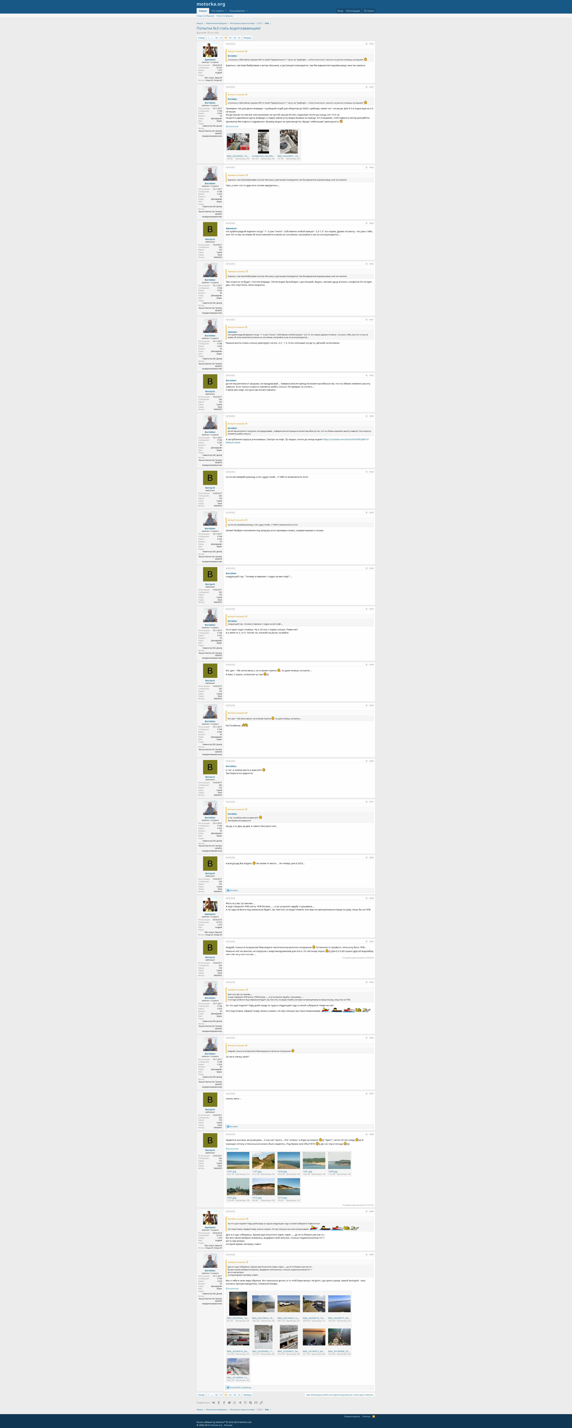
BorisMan (232, 56)
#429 (371, 223)
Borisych (210, 239)
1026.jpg (282, 1171)
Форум (203, 10)
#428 (371, 167)
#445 (371, 982)
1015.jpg (282, 1197)
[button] (225, 11)
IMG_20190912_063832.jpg (317, 1351)
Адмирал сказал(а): (236, 175)
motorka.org (216, 1425)
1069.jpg (332, 1171)
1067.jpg (231, 1197)
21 (239, 37)
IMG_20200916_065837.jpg (241, 1351)
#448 (371, 1134)
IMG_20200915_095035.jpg (342, 1318)
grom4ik (202, 32)
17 (221, 37)
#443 (371, 898)
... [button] (212, 37)
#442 (371, 857)
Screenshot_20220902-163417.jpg (270, 155)
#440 (371, 761)
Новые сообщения (205, 15)
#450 (371, 1254)
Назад (202, 37)
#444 (371, 941)
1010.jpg (256, 1197)
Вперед (247, 37)
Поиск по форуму (224, 15)
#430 (371, 264)
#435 (371, 512)
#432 (371, 375)
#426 (371, 43)
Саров (219, 252)
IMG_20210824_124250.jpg (292, 1318)
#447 (371, 1093)
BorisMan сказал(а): (236, 1219)
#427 (371, 87)
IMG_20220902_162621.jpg (241, 155)
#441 (371, 802)
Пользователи (237, 10)
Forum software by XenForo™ (224, 1422)
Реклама (228, 1425)
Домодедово (216, 118)
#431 (371, 319)
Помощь (366, 1416)
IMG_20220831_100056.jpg (292, 155)
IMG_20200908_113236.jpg (266, 1351)
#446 (371, 1038)
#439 (371, 705)
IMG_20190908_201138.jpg (342, 1351)
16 (216, 37)
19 (230, 37)
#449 (371, 1211)
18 (225, 37)
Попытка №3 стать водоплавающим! (229, 28)
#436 (371, 568)
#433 (371, 416)
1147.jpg (256, 1171)
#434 (371, 472)
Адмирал (210, 59)
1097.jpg (231, 1171)
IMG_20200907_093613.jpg (292, 1351)
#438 (371, 664)
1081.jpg (307, 1171)
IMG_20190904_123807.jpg (241, 1377)
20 (235, 37)
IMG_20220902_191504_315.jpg (244, 1318)
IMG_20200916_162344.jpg (317, 1318)
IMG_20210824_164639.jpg (266, 1318)
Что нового (217, 10)
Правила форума (352, 1416)
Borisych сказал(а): (236, 51)
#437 (371, 609)
